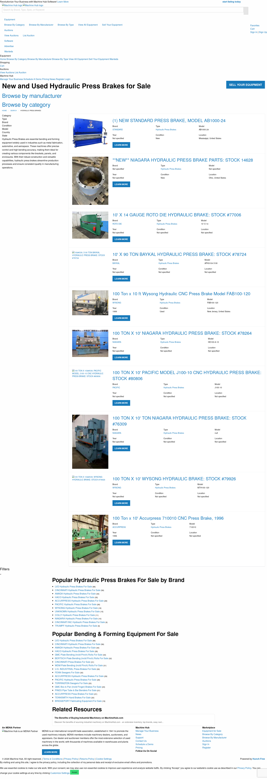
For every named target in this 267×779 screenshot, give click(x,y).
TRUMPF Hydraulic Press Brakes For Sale (76, 625)
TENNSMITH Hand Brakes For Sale (73, 697)
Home (3, 59)
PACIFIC (116, 387)
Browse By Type (66, 24)
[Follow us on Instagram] (142, 754)
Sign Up (263, 32)
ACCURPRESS (119, 527)
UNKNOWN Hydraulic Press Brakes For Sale (77, 611)
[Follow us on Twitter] (151, 754)
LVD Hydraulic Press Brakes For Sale (73, 586)
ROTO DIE (117, 223)
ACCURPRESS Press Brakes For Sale (74, 693)
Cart (2, 65)
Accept (74, 772)
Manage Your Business (11, 79)
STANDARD (118, 129)
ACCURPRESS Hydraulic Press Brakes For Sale (79, 600)
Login (67, 79)
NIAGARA (117, 342)
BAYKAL (116, 263)
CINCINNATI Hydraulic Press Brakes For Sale (77, 590)
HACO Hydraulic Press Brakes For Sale (74, 597)
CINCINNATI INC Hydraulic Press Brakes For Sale (80, 622)
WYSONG (117, 302)
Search (13, 110)
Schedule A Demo (33, 79)
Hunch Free (259, 758)
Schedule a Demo (144, 744)
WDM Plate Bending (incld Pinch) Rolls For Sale (79, 665)
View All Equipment (88, 24)
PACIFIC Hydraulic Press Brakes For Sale (75, 604)
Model (204, 128)
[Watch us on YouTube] (146, 754)
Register (60, 79)
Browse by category (26, 104)
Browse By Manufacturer (41, 24)
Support (139, 737)
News (52, 79)
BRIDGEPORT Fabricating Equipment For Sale (78, 701)
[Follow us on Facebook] (138, 754)
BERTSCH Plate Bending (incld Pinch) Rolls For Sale (81, 658)
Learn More (63, 1)
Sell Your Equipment (112, 24)
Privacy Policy (71, 758)
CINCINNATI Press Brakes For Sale (72, 661)
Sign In (253, 32)
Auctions (8, 30)
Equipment (9, 19)
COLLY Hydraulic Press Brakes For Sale (75, 615)
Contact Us (141, 740)
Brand (118, 128)
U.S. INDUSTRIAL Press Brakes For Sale (75, 669)
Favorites (254, 25)
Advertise (9, 46)
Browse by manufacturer (32, 95)
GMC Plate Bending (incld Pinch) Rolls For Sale (78, 654)
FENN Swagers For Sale (67, 672)
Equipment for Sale (211, 730)
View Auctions (11, 35)
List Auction (28, 35)
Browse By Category (14, 24)
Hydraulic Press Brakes (166, 129)
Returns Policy (87, 758)
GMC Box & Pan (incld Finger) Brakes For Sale (78, 686)
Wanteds (8, 51)
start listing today (231, 1)
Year (118, 136)
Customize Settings (60, 773)
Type (166, 128)
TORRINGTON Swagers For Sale (71, 683)
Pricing (45, 79)
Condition (160, 136)
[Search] (246, 11)
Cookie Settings (104, 758)
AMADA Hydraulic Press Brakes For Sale (75, 593)
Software (8, 40)
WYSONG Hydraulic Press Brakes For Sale (76, 607)
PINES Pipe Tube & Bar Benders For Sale (76, 690)
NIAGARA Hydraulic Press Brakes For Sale (76, 618)
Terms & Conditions (52, 758)
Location (210, 136)
